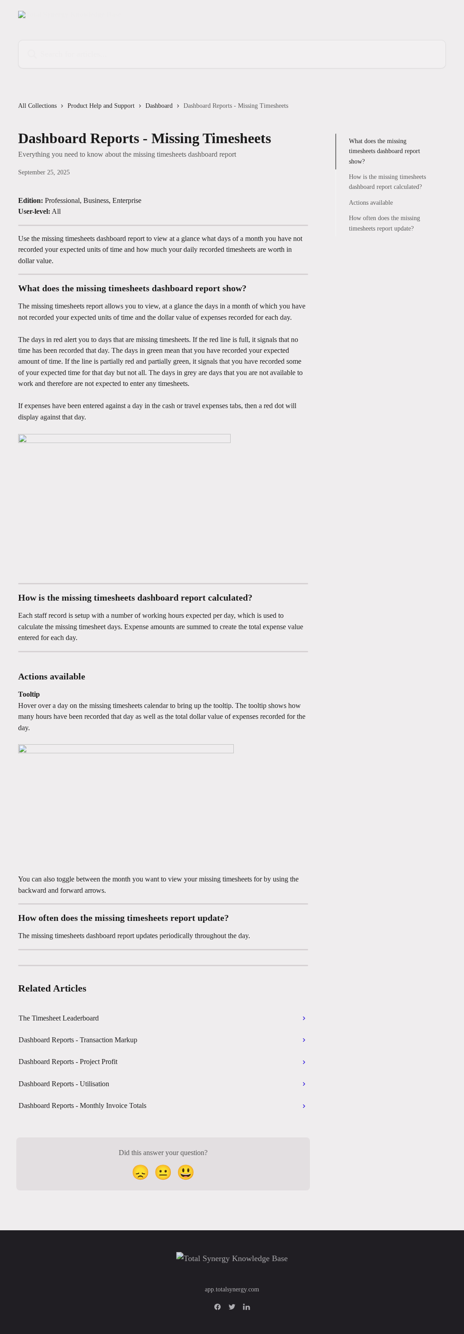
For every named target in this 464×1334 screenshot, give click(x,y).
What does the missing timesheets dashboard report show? (384, 151)
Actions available (371, 202)
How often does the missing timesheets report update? (384, 223)
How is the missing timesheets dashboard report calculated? (387, 181)
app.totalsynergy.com (232, 1289)
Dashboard (159, 105)
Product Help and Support (101, 105)
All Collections (37, 105)
